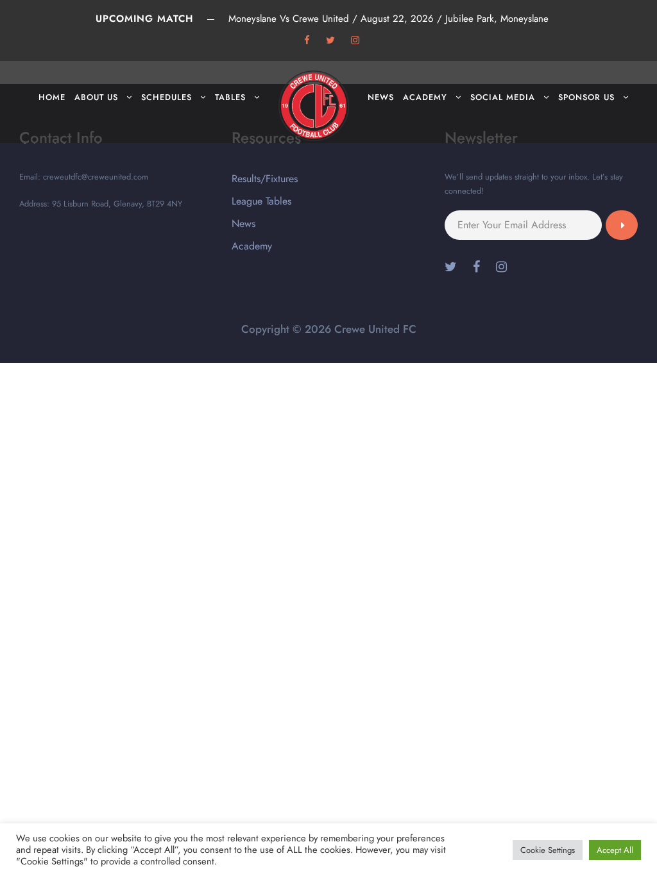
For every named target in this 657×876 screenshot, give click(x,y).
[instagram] (355, 40)
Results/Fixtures (265, 178)
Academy (425, 97)
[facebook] (307, 40)
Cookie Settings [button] (547, 850)
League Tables (261, 201)
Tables (230, 97)
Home (51, 97)
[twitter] (330, 40)
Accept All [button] (615, 850)
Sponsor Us (586, 97)
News (381, 97)
